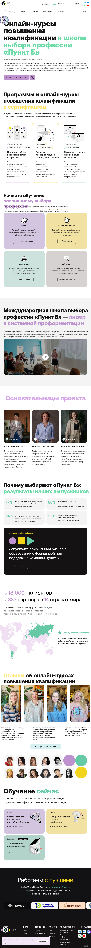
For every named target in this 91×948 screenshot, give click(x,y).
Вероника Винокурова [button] (73, 446)
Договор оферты (65, 939)
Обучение (9, 11)
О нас (23, 11)
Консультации (47, 11)
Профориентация (40, 933)
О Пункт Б (25, 931)
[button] (32, 77)
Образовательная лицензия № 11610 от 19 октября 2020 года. (23, 59)
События (61, 11)
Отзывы (24, 933)
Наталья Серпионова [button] (43, 446)
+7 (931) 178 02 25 (44, 4)
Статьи (83, 11)
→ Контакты (84, 927)
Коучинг (37, 931)
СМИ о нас (52, 933)
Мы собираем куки (9, 939)
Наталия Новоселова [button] (15, 446)
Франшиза (34, 11)
